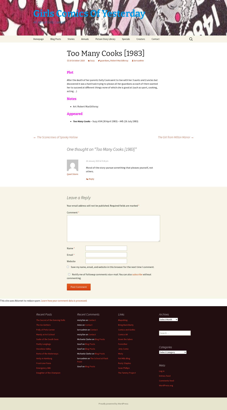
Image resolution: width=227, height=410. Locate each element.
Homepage (38, 39)
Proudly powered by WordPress (113, 403)
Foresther (122, 344)
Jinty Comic (123, 348)
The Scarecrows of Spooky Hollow (55, 137)
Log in (161, 371)
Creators (141, 39)
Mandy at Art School (45, 334)
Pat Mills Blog (124, 358)
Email (71, 254)
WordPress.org (166, 385)
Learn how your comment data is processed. (64, 300)
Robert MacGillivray (119, 60)
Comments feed (166, 380)
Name (71, 248)
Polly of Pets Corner (45, 329)
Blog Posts (55, 39)
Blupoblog (123, 320)
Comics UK (123, 334)
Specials (126, 39)
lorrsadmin (139, 60)
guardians (104, 60)
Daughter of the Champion (48, 372)
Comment (73, 212)
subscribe (137, 274)
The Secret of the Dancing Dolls (50, 320)
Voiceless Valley (43, 348)
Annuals (85, 39)
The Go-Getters (43, 324)
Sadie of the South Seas (47, 339)
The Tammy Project (127, 372)
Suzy (92, 60)
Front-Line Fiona (43, 363)
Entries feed (164, 375)
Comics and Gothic (126, 329)
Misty (120, 353)
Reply (91, 179)
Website (71, 261)
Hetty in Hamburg (44, 358)
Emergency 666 (43, 368)
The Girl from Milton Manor (176, 137)
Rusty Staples (124, 363)
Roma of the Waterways (47, 353)
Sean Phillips (124, 368)
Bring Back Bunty (126, 324)
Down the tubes (125, 339)
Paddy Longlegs (43, 344)
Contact (156, 39)
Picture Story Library (105, 39)
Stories (71, 39)
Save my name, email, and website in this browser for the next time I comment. (112, 266)
